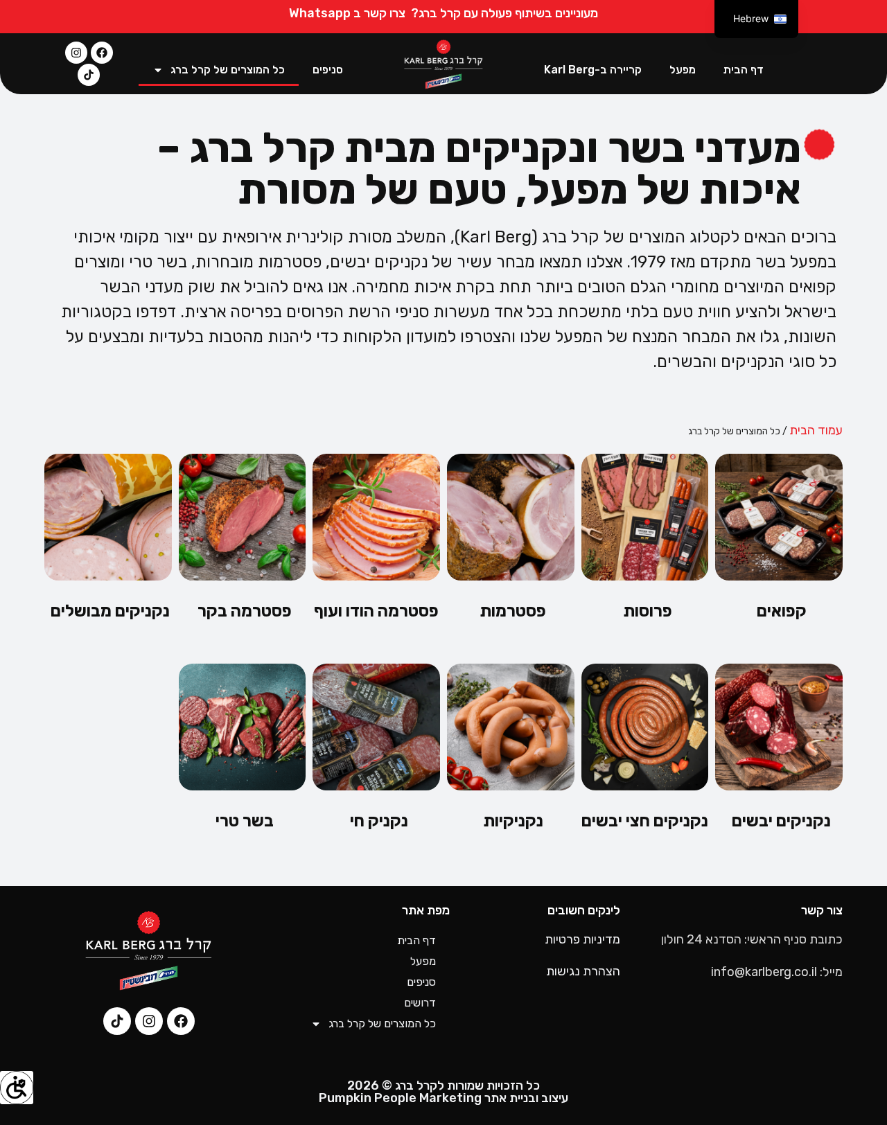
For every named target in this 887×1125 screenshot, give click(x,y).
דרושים (420, 1002)
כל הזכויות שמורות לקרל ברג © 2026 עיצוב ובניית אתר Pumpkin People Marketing (443, 1092)
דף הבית (743, 69)
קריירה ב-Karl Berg (593, 69)
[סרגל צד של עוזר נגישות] (16, 1087)
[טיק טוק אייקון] (89, 75)
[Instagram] (76, 53)
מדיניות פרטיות (582, 939)
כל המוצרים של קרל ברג (227, 69)
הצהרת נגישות (583, 971)
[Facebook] (102, 53)
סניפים (328, 69)
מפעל (682, 69)
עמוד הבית (816, 430)
